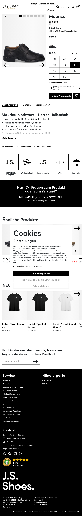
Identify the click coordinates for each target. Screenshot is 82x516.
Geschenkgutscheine (11, 421)
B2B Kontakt (47, 380)
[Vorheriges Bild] (6, 65)
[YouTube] (15, 453)
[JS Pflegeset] (79, 88)
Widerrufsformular (10, 390)
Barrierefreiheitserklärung (13, 387)
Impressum (43, 512)
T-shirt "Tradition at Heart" (13, 325)
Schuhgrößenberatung (11, 394)
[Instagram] (4, 453)
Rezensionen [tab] (42, 104)
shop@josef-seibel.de (11, 448)
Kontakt (10, 442)
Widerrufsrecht (8, 407)
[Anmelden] (73, 7)
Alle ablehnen (41, 285)
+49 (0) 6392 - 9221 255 (16, 438)
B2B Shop (46, 384)
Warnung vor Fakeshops (12, 411)
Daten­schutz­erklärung (24, 266)
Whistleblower (8, 418)
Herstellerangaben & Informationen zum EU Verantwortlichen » (26, 146)
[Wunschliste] (69, 7)
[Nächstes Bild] (41, 65)
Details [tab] (27, 104)
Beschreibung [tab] (10, 104)
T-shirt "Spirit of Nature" (36, 325)
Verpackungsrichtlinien (11, 414)
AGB (4, 404)
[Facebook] (10, 453)
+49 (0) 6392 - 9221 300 (44, 196)
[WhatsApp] (20, 453)
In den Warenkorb (61, 95)
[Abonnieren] (35, 361)
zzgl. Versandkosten (69, 31)
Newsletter (7, 384)
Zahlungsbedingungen (11, 401)
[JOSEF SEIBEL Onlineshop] (11, 6)
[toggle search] (58, 7)
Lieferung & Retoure (10, 397)
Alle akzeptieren (41, 273)
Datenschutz (17, 512)
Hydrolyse (6, 380)
